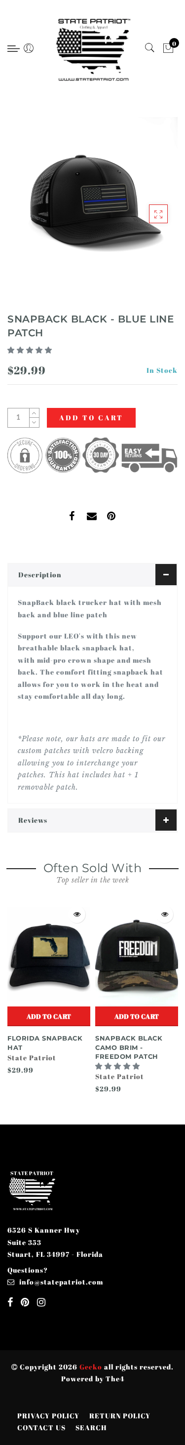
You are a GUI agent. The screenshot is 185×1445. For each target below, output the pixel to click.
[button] (30, 350)
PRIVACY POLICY (48, 1415)
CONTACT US (41, 1427)
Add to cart (49, 1016)
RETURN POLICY (119, 1415)
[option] (49, 989)
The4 (115, 1378)
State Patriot (31, 1057)
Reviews (32, 820)
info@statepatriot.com (61, 1281)
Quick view (76, 914)
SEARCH (91, 1427)
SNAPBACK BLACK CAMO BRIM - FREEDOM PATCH (128, 1047)
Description (40, 574)
